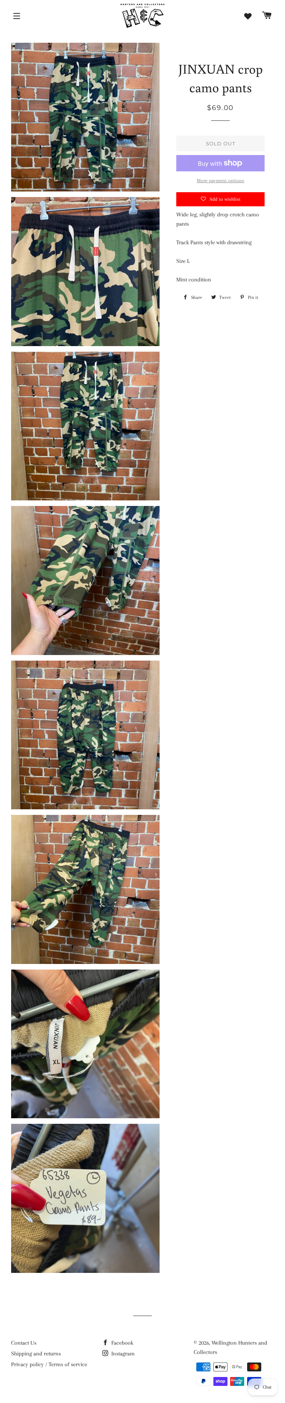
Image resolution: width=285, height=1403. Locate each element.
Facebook (121, 1342)
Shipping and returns (36, 1353)
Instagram (122, 1353)
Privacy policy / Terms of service (49, 1364)
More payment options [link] (220, 180)
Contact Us (23, 1342)
